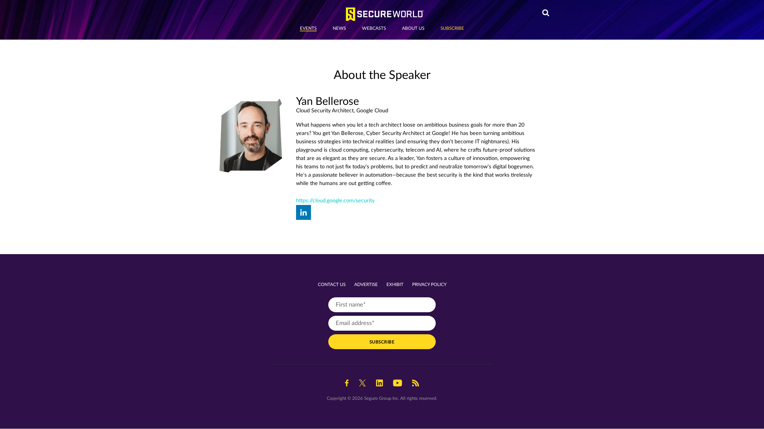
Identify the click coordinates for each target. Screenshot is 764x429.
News (339, 28)
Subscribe (452, 28)
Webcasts (374, 28)
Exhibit (394, 284)
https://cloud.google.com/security (335, 200)
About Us (413, 28)
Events (308, 28)
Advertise (366, 284)
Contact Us (332, 284)
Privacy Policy (429, 284)
